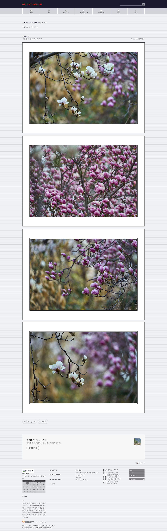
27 (44, 489)
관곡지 (34, 512)
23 (30, 489)
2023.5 (34, 480)
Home (31, 11)
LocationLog (83, 11)
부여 (33, 508)
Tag (48, 11)
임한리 (24, 503)
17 (34, 487)
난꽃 (27, 515)
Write (136, 11)
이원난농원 (35, 505)
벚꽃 (42, 510)
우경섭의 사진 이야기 (32, 4)
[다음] (144, 463)
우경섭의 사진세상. (81, 479)
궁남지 (37, 508)
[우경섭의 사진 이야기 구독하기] (137, 479)
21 (24, 489)
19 (40, 487)
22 (27, 489)
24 (34, 489)
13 (44, 484)
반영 (30, 505)
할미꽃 (31, 510)
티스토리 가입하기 (40, 522)
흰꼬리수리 (37, 510)
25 (37, 489)
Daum (36, 528)
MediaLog (66, 11)
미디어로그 (29, 526)
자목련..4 (35, 27)
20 (44, 487)
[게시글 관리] (34, 422)
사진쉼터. (79, 477)
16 (30, 487)
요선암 (26, 510)
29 (27, 491)
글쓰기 (53, 526)
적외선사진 (35, 503)
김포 (37, 512)
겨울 (36, 515)
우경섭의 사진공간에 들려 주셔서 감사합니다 (44, 443)
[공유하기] (31, 422)
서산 (44, 512)
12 (40, 484)
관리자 (48, 526)
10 (34, 484)
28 (24, 491)
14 (24, 487)
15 (27, 487)
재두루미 (31, 515)
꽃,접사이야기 (26, 39)
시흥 (27, 505)
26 (40, 489)
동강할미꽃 (27, 512)
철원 (41, 505)
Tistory (49, 528)
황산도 (29, 503)
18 (37, 487)
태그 (23, 526)
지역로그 (36, 526)
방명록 (42, 526)
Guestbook (101, 11)
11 (37, 484)
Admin (118, 11)
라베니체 (28, 508)
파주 (23, 515)
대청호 (27, 517)
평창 (41, 512)
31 (34, 491)
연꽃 (41, 508)
